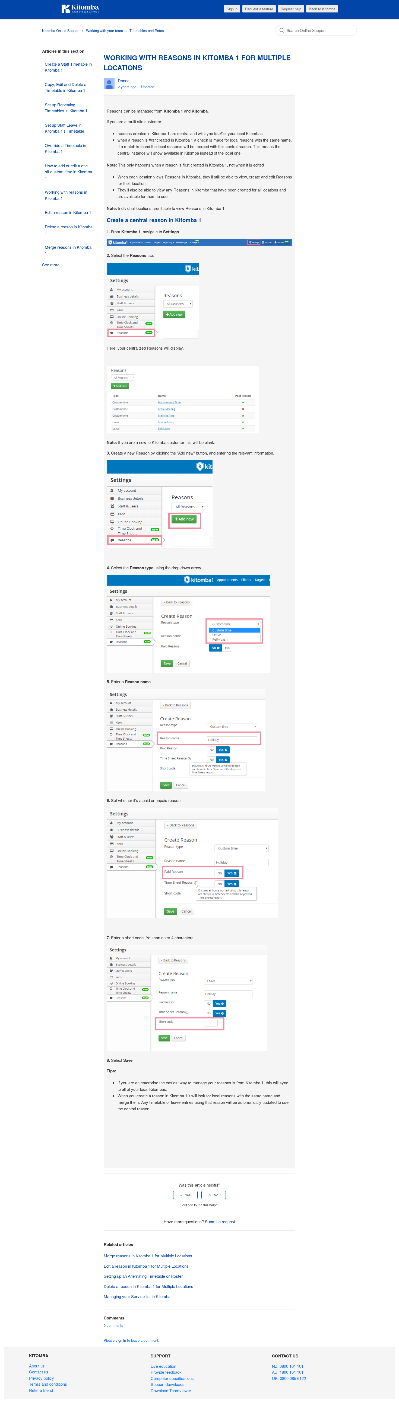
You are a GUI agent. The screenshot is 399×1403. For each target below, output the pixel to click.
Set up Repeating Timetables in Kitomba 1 (66, 108)
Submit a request (220, 1221)
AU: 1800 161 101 (287, 1372)
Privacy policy (41, 1378)
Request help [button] (291, 8)
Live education (163, 1366)
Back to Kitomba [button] (322, 8)
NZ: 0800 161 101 (287, 1366)
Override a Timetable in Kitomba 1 (65, 148)
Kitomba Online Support (61, 30)
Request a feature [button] (259, 8)
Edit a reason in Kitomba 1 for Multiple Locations (146, 1266)
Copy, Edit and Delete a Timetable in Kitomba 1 (65, 87)
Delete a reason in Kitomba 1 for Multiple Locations (148, 1286)
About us (37, 1366)
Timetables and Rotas (146, 30)
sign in (121, 1340)
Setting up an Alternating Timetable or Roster (143, 1276)
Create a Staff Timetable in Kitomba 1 (68, 67)
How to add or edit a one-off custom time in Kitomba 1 (68, 172)
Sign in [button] (232, 8)
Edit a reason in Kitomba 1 (68, 212)
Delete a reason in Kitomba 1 (69, 230)
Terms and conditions (48, 1384)
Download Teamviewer (171, 1390)
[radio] (185, 1195)
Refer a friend (41, 1390)
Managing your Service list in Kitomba (137, 1296)
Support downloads (168, 1384)
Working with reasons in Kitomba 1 (66, 195)
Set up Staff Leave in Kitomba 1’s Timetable (64, 128)
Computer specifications (172, 1378)
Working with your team (104, 30)
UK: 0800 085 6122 (289, 1378)
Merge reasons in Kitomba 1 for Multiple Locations (148, 1255)
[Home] (80, 12)
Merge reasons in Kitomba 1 (68, 250)
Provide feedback (166, 1372)
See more (50, 264)
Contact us (38, 1372)
